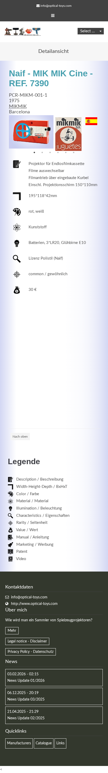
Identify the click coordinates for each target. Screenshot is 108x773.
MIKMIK (18, 106)
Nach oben (20, 436)
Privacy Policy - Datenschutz (30, 652)
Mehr (12, 631)
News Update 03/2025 (26, 699)
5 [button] (65, 152)
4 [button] (58, 152)
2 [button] (42, 152)
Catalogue (44, 743)
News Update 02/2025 (26, 718)
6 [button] (73, 152)
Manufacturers (19, 743)
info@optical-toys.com (56, 5)
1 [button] (34, 152)
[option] (31, 132)
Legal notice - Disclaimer (27, 641)
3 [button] (50, 152)
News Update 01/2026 (26, 681)
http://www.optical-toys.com (34, 604)
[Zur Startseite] (22, 32)
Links (60, 743)
